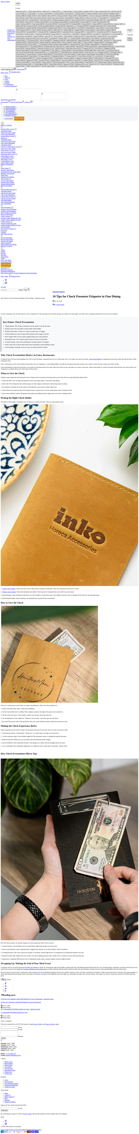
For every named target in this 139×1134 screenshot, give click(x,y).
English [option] (130, 38)
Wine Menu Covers (6, 159)
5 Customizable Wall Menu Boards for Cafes (14, 1012)
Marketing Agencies (7, 270)
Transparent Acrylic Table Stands (11, 172)
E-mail (20, 1029)
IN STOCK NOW (14, 118)
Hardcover (4, 138)
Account (3, 287)
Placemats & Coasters (7, 229)
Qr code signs (9, 1068)
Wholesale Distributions (8, 271)
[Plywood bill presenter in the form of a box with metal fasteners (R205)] (49, 702)
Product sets (8, 1072)
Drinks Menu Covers (7, 156)
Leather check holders (8, 588)
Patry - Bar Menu (6, 260)
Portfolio (7, 83)
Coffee (3, 258)
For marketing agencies (11, 1083)
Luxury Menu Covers (7, 163)
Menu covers (8, 1062)
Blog (6, 76)
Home (6, 1093)
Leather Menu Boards (7, 197)
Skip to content (5, 1)
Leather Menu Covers (7, 136)
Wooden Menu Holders (8, 184)
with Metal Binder (6, 131)
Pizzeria (3, 253)
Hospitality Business (59, 292)
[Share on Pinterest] (6, 989)
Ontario (3, 252)
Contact (7, 81)
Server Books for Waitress (8, 213)
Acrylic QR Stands (6, 238)
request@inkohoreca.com (13, 1055)
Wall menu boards (10, 1070)
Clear (20, 290)
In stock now (8, 1073)
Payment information (11, 86)
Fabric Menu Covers (7, 150)
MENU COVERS (10, 106)
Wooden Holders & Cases (8, 223)
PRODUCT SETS (10, 115)
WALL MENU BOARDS (11, 114)
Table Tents (4, 175)
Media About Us (9, 1097)
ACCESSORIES (10, 111)
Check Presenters (6, 207)
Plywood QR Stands (7, 239)
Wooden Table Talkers (7, 182)
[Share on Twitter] (6, 986)
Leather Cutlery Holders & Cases (11, 220)
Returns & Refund (10, 1102)
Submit (3, 1038)
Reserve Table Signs (7, 214)
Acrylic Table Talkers (7, 181)
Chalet (3, 250)
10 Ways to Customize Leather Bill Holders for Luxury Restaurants (21, 1002)
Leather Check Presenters (8, 211)
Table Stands (5, 168)
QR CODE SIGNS (10, 112)
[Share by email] (5, 991)
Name (20, 1027)
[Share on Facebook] (6, 984)
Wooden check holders (9, 592)
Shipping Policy (37, 1129)
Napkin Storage (5, 222)
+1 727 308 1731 (11, 1053)
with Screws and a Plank (8, 133)
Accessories (8, 1067)
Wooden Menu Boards (8, 189)
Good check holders (95, 359)
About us (7, 77)
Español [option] (130, 40)
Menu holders (9, 1063)
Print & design (9, 1082)
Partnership (9, 84)
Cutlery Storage (5, 216)
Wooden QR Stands (7, 241)
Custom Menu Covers (7, 161)
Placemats (4, 231)
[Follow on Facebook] (6, 281)
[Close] (2, 123)
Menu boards (8, 1065)
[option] (21, 12)
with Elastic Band (6, 145)
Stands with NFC (6, 243)
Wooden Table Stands (7, 170)
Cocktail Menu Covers (7, 158)
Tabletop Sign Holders (7, 177)
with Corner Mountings (8, 134)
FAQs (6, 79)
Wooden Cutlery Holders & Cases (11, 218)
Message (20, 1036)
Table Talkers (5, 179)
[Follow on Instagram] (6, 284)
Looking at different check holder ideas (35, 969)
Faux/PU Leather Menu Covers (10, 147)
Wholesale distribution (11, 1085)
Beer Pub (3, 255)
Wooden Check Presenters (8, 209)
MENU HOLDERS (11, 108)
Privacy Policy (37, 1024)
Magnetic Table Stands (7, 173)
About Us (7, 1095)
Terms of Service (50, 1024)
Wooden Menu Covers (8, 129)
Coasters (3, 232)
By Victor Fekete (59, 304)
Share (4, 979)
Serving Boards (5, 227)
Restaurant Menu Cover (8, 154)
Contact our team (10, 1087)
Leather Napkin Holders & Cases (11, 225)
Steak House (4, 257)
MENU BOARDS (10, 109)
